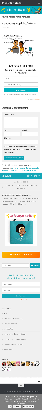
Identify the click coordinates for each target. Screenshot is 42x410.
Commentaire (9, 115)
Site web (7, 138)
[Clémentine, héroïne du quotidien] (23, 365)
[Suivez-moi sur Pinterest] (35, 175)
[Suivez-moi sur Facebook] (28, 175)
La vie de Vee (8, 329)
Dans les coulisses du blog (13, 318)
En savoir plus (28, 406)
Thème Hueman (34, 391)
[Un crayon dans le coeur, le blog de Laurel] (4, 365)
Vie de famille (9, 350)
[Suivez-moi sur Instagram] (31, 175)
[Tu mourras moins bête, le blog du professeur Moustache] (33, 365)
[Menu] (39, 3)
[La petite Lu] (8, 371)
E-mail (25, 130)
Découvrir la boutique (21, 254)
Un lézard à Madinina (11, 3)
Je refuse (17, 406)
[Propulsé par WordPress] (19, 391)
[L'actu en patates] (13, 365)
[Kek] (4, 371)
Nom (6, 130)
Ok (10, 406)
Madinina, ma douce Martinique (15, 334)
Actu (5, 313)
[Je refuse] (39, 402)
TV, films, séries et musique (13, 344)
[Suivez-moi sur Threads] (39, 175)
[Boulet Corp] (8, 365)
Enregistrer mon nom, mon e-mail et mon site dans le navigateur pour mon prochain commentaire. (20, 149)
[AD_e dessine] (28, 365)
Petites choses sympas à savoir (15, 339)
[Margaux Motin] (37, 365)
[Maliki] (18, 365)
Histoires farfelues (10, 324)
